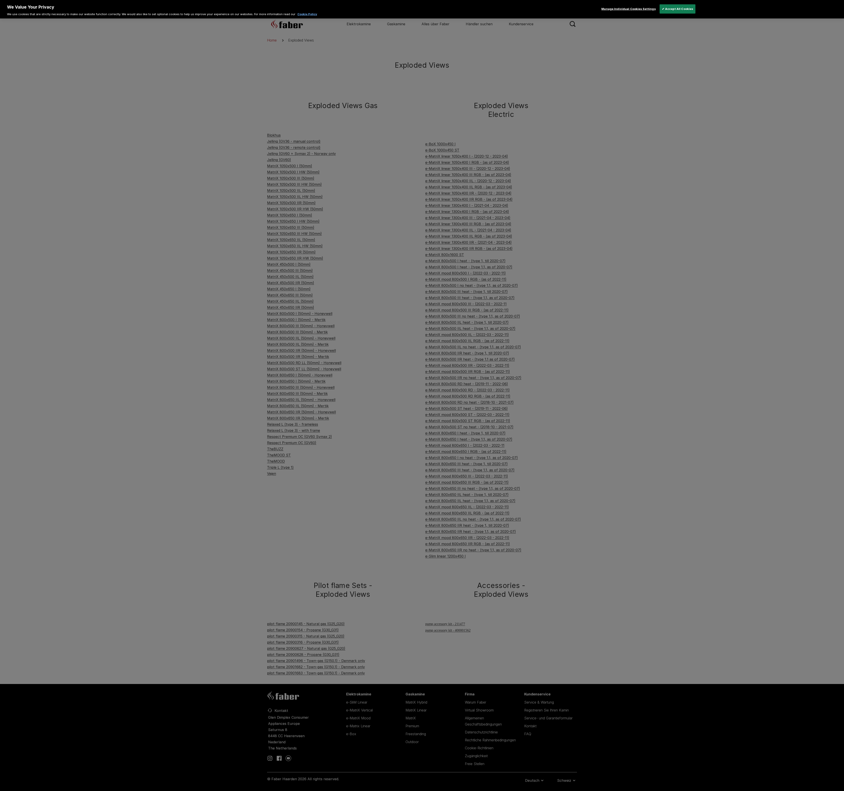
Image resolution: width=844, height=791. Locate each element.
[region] (422, 9)
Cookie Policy (307, 14)
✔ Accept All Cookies (677, 9)
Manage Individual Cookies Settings (628, 9)
